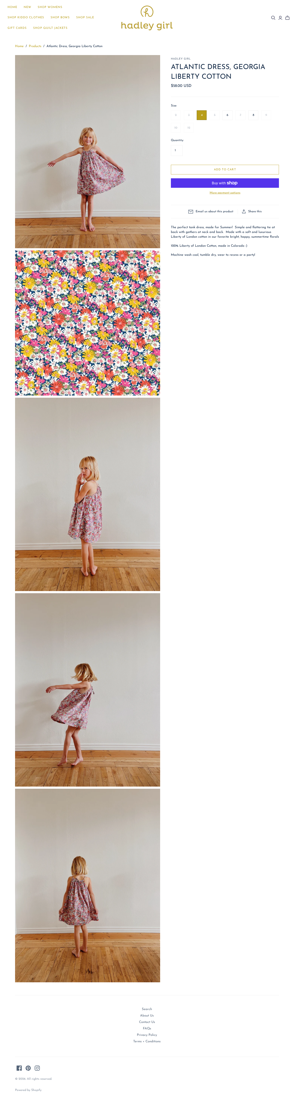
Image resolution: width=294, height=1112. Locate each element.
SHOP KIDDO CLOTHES (26, 17)
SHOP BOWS (60, 17)
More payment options (225, 192)
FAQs (147, 1028)
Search (147, 1009)
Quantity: (177, 140)
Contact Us (147, 1022)
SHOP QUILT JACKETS (50, 28)
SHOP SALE (85, 17)
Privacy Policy (147, 1035)
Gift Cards (17, 28)
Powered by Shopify (28, 1090)
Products (35, 46)
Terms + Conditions (147, 1041)
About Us (147, 1015)
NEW (27, 7)
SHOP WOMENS (50, 7)
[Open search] (273, 18)
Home (12, 7)
